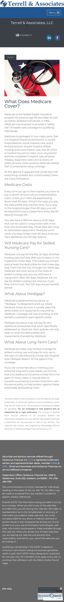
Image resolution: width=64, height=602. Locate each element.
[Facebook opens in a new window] (57, 39)
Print (10, 57)
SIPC (4, 466)
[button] (54, 12)
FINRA (54, 463)
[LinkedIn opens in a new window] (49, 39)
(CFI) (30, 460)
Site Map (7, 588)
